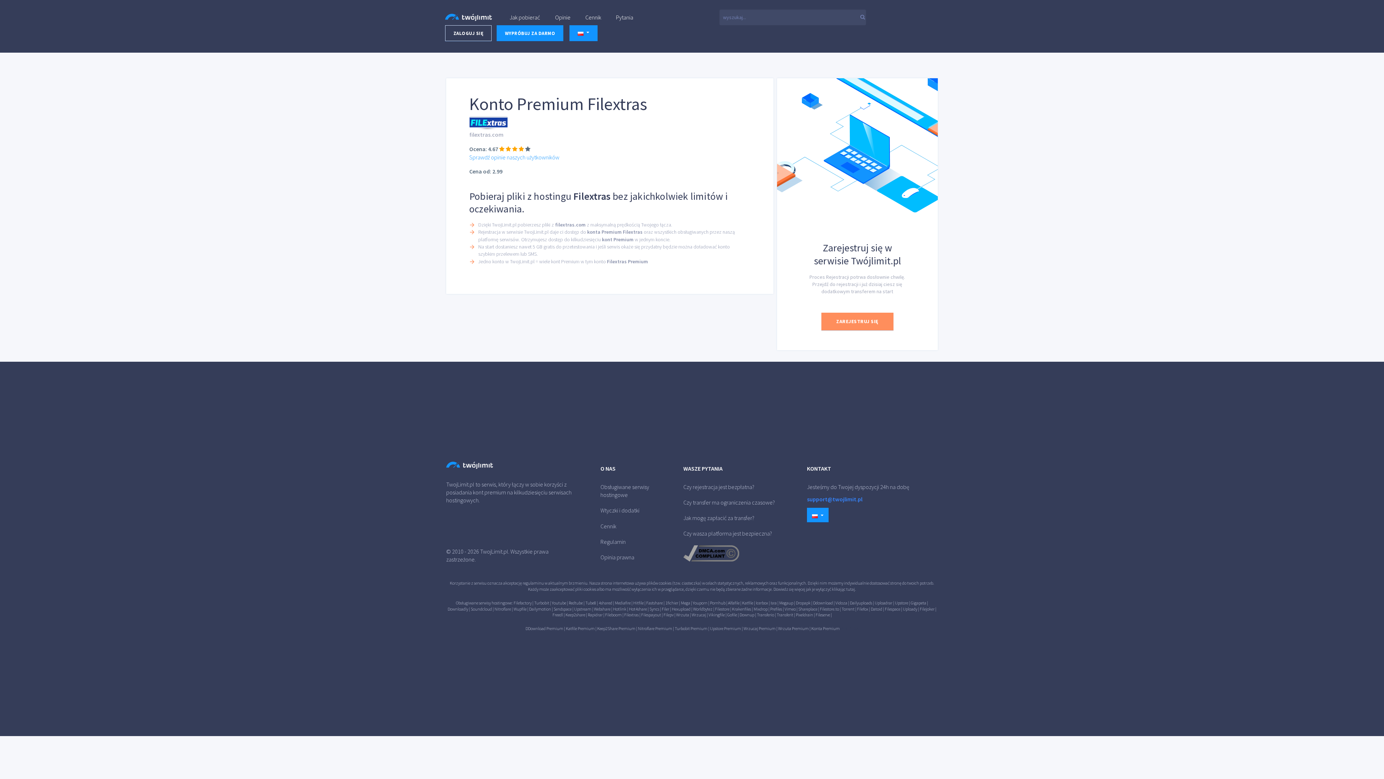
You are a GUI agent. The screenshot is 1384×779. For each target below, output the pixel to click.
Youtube (559, 603)
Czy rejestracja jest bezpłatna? (718, 486)
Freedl (558, 614)
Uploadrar (883, 603)
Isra (774, 603)
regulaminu (533, 583)
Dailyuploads (861, 603)
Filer (665, 609)
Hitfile (638, 603)
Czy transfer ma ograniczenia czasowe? (729, 502)
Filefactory (523, 603)
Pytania (624, 17)
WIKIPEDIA (849, 628)
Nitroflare (502, 609)
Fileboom (613, 614)
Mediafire (623, 603)
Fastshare (654, 603)
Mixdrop (761, 609)
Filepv (669, 614)
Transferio (765, 614)
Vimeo (790, 609)
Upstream (582, 609)
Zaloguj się (468, 33)
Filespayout (651, 614)
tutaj (850, 589)
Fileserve (823, 614)
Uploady (910, 609)
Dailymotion (540, 609)
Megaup (786, 603)
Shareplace (807, 609)
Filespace (892, 609)
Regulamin (613, 541)
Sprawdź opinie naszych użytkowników (514, 157)
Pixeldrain (804, 614)
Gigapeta (918, 603)
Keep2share (575, 614)
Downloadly (458, 609)
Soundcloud (481, 609)
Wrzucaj (699, 614)
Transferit (785, 614)
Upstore (901, 603)
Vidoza (841, 603)
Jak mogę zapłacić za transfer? (718, 517)
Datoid (876, 609)
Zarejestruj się (857, 321)
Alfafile (734, 603)
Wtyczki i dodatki (619, 510)
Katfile (747, 603)
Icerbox (762, 603)
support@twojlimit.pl (834, 499)
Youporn (700, 603)
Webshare (602, 609)
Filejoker (927, 609)
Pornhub (718, 603)
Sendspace (563, 609)
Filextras (631, 614)
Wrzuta (682, 614)
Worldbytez (703, 609)
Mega (685, 603)
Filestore (722, 609)
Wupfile (520, 609)
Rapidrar (595, 614)
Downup (747, 614)
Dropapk (803, 603)
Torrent (848, 609)
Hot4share (638, 609)
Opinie (563, 17)
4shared (605, 603)
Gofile (732, 614)
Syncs (654, 609)
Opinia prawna (617, 557)
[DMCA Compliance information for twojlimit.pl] (711, 552)
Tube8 (590, 603)
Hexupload (681, 609)
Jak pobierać (525, 17)
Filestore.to (829, 609)
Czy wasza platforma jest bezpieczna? (727, 533)
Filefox (862, 609)
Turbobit (541, 603)
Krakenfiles (741, 609)
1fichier (671, 603)
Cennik (593, 17)
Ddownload (823, 603)
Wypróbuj (530, 33)
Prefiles (776, 609)
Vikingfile (717, 614)
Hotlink (619, 609)
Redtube (576, 603)
